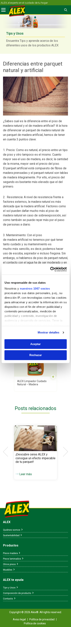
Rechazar (35, 355)
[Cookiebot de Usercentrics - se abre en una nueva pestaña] (50, 269)
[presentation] (5, 451)
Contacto (8, 598)
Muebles (7, 569)
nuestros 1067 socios (35, 288)
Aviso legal (19, 619)
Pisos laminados (12, 558)
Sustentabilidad (11, 535)
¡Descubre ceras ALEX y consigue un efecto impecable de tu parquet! (35, 458)
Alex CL (19, 11)
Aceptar (35, 344)
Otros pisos (9, 564)
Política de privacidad (42, 619)
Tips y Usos (9, 587)
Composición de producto (17, 593)
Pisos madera (10, 553)
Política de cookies (35, 623)
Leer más (25, 474)
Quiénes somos (11, 530)
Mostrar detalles (48, 332)
